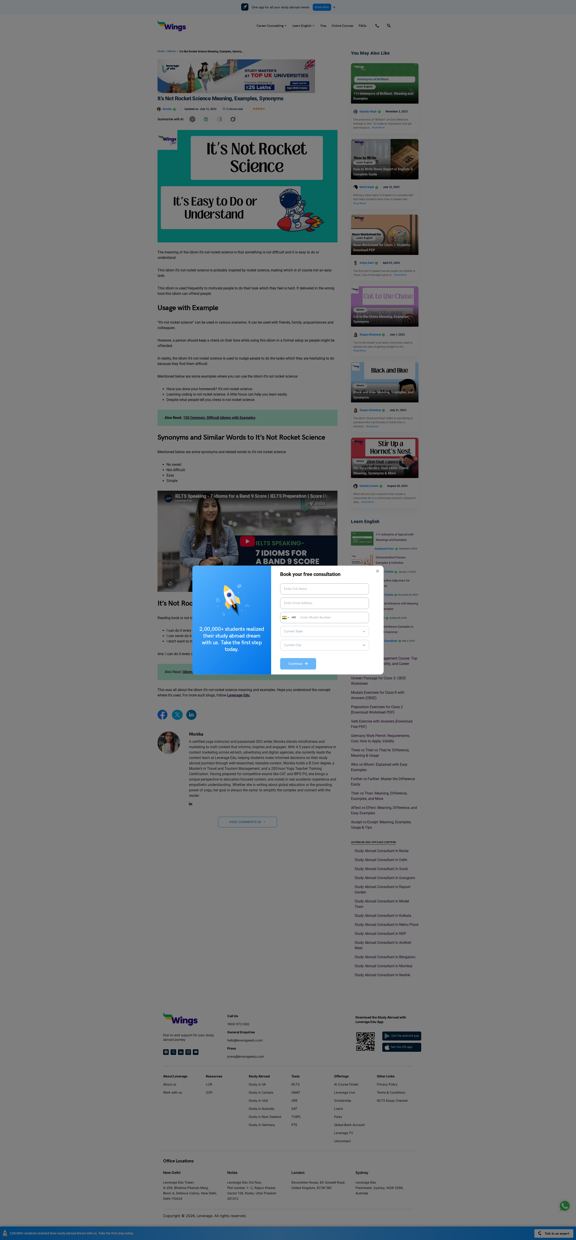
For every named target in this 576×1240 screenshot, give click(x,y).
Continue (296, 664)
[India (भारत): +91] (285, 617)
